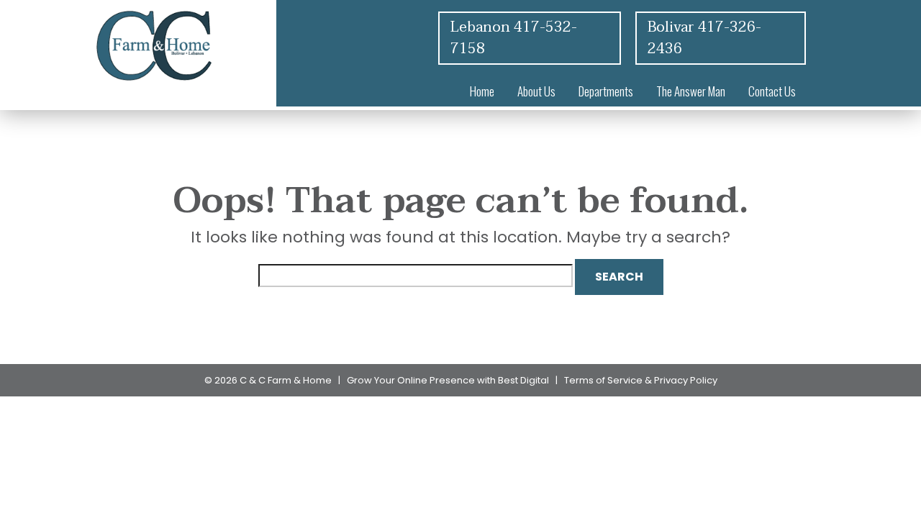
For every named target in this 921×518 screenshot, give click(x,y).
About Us (536, 91)
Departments (606, 91)
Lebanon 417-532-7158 (513, 38)
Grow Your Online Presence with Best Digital (448, 380)
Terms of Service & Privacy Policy (640, 380)
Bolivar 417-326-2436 (704, 38)
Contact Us (772, 91)
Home (482, 91)
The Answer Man (690, 91)
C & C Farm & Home (286, 380)
